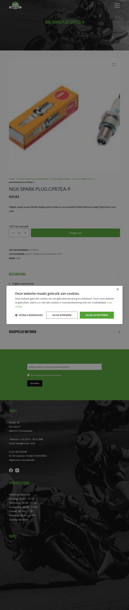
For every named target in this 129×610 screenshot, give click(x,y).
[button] (29, 315)
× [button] (117, 289)
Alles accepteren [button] (97, 315)
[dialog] (64, 305)
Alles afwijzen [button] (61, 315)
